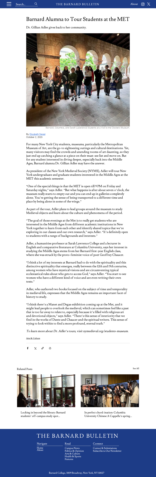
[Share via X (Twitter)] (35, 348)
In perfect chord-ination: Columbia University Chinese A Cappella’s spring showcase (107, 414)
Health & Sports (73, 456)
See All (136, 368)
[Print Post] (50, 348)
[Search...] (36, 3)
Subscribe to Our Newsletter (105, 451)
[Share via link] (42, 348)
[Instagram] (143, 4)
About (40, 450)
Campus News (72, 448)
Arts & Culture (33, 338)
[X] (149, 4)
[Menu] (9, 4)
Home (40, 448)
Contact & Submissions (105, 448)
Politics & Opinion (74, 451)
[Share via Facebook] (27, 348)
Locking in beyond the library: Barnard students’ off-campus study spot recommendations (43, 414)
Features (69, 459)
